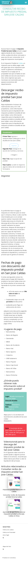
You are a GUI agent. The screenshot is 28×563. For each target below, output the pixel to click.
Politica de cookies (8, 529)
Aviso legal (6, 535)
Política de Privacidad (9, 532)
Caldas (21, 63)
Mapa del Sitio (7, 546)
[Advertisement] (14, 33)
